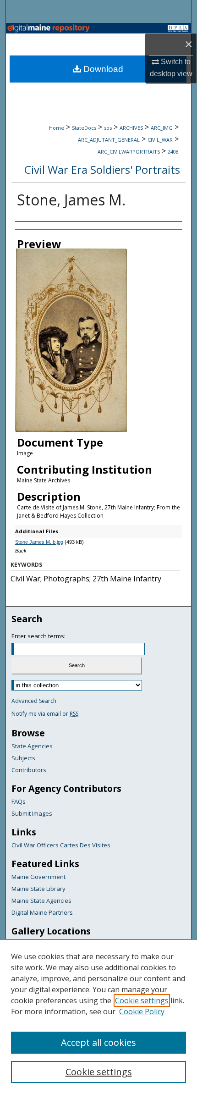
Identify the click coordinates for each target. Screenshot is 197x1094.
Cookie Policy (141, 1011)
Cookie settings (142, 1000)
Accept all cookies (98, 1042)
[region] (98, 1016)
